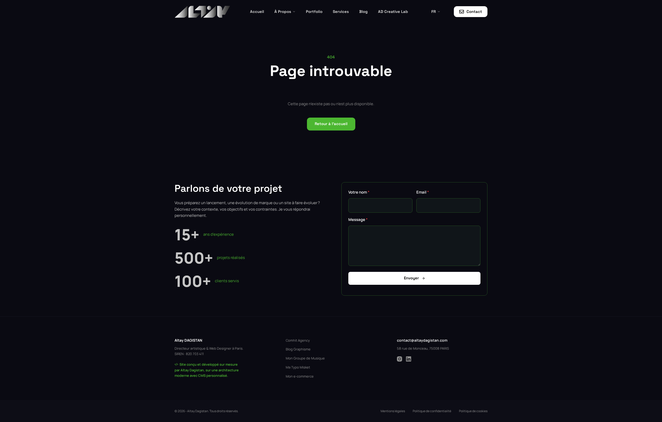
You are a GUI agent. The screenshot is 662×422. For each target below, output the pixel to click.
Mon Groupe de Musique (305, 358)
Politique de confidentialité (432, 411)
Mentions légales (393, 411)
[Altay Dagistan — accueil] (202, 12)
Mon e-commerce (300, 376)
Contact (474, 11)
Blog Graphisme (298, 349)
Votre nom (359, 192)
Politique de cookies (473, 411)
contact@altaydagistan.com (422, 340)
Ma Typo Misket (298, 367)
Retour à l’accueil (331, 123)
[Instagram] (399, 359)
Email (422, 192)
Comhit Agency (298, 340)
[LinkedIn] (408, 359)
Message (358, 219)
